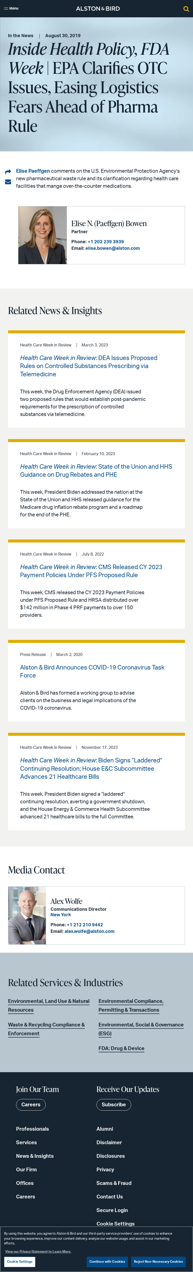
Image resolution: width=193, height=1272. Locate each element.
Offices (25, 1183)
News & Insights (35, 1156)
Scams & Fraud (113, 1183)
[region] (96, 1249)
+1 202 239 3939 (106, 242)
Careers (25, 1196)
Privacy (105, 1169)
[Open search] (186, 8)
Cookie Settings (115, 1224)
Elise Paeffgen (33, 171)
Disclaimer (109, 1142)
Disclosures (110, 1156)
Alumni (104, 1129)
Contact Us (109, 1196)
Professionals (32, 1129)
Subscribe (114, 1104)
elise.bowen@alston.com (112, 248)
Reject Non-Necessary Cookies (158, 1261)
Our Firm (26, 1169)
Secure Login (112, 1210)
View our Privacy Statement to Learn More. (38, 1251)
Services (26, 1142)
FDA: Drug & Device (121, 1048)
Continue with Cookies (107, 1261)
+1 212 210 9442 (85, 925)
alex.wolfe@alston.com (90, 931)
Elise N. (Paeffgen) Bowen (109, 223)
